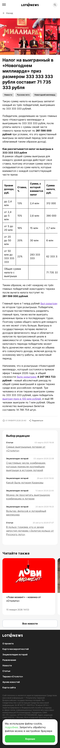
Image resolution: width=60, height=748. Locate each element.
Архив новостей (11, 682)
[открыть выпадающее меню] (4, 4)
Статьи (6, 671)
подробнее (11, 727)
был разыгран (48, 303)
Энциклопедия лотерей (14, 654)
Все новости (30, 623)
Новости (8, 95)
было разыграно (27, 376)
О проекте (8, 643)
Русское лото (23, 95)
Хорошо (30, 738)
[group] (28, 586)
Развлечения (9, 660)
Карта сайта (9, 687)
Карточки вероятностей (15, 649)
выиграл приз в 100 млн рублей (21, 398)
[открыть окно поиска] (55, 4)
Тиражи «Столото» (12, 676)
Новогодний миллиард (44, 95)
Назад (9, 13)
